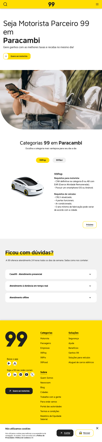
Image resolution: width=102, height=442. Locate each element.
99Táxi (59, 160)
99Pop (42, 160)
